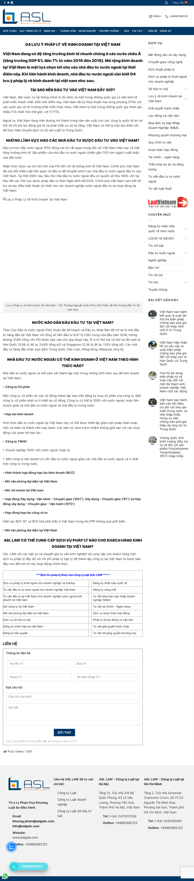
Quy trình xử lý (30, 31)
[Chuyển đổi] (186, 89)
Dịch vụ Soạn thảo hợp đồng (111, 613)
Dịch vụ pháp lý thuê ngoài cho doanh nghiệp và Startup (39, 583)
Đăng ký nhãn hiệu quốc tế (110, 583)
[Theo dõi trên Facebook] (5, 3)
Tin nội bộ (155, 275)
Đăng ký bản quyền (15, 633)
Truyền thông (109, 31)
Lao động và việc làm (163, 115)
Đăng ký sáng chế (104, 589)
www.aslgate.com (25, 837)
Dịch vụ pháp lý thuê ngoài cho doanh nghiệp (167, 79)
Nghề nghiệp (87, 31)
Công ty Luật (67, 793)
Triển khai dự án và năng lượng (166, 166)
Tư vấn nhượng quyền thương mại (114, 633)
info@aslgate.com (26, 826)
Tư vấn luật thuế (159, 188)
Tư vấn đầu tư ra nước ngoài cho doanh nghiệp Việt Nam (39, 589)
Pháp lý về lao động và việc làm (113, 619)
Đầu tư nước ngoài (161, 253)
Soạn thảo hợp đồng (163, 150)
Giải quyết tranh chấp (163, 108)
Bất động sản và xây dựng (167, 55)
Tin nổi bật (156, 245)
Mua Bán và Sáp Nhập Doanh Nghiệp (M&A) (164, 125)
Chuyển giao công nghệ (165, 62)
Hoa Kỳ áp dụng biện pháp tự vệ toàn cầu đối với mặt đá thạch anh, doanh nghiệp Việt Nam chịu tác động (173, 382)
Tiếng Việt (178, 2)
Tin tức (137, 31)
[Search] (166, 2)
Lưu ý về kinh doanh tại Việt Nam (165, 98)
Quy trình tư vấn (159, 142)
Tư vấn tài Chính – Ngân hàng (111, 606)
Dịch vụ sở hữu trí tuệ (16, 619)
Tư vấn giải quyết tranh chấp (111, 626)
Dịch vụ (49, 31)
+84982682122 (36, 844)
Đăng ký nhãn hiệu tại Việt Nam (23, 626)
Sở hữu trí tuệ (158, 89)
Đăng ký (165, 31)
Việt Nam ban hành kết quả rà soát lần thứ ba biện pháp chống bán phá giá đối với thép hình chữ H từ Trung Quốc (173, 322)
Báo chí (153, 267)
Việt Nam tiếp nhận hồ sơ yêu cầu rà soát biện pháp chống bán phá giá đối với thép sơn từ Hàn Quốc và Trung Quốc (173, 353)
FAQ (126, 31)
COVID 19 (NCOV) (161, 238)
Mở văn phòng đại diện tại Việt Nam (26, 613)
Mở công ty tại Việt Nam (18, 606)
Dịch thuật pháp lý (161, 69)
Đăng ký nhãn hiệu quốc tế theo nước (161, 228)
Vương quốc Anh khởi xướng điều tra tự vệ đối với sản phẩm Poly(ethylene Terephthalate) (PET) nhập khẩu (174, 447)
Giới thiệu (10, 31)
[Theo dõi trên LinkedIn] (12, 3)
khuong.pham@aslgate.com (33, 821)
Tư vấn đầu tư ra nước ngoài (164, 179)
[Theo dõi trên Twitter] (8, 3)
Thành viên (68, 31)
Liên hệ (152, 31)
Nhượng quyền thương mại (167, 135)
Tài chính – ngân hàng (163, 157)
